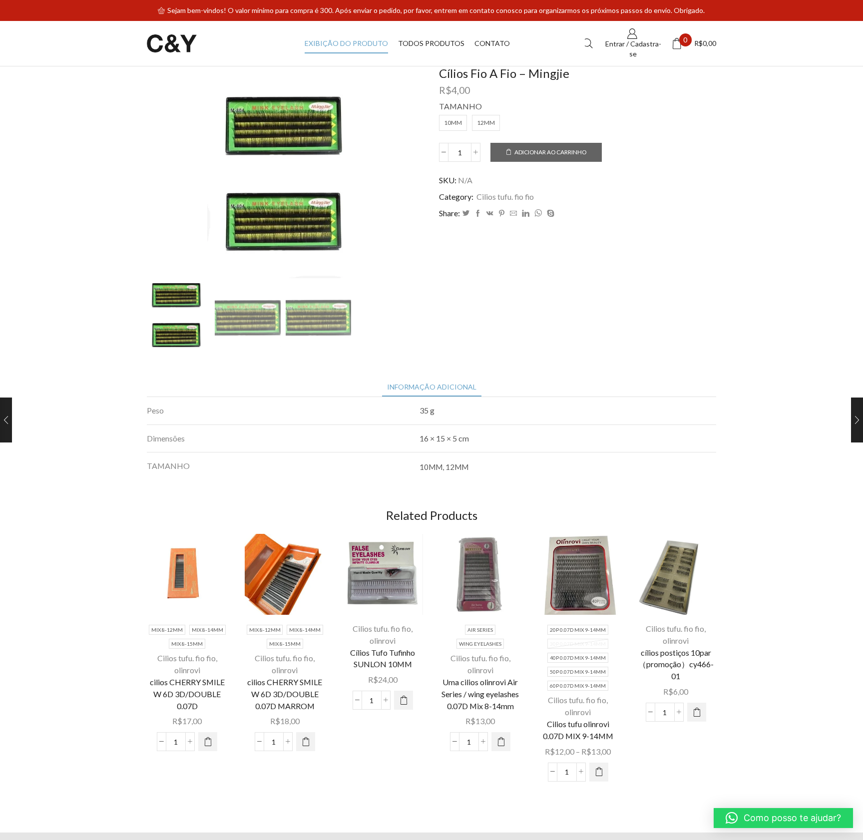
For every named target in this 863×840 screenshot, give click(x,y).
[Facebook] (478, 213)
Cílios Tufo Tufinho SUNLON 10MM (382, 658)
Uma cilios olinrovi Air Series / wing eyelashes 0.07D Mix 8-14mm (480, 694)
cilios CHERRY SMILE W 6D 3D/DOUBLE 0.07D (187, 694)
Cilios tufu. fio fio (505, 196)
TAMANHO (460, 106)
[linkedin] (525, 213)
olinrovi (187, 670)
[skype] (549, 213)
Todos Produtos (431, 43)
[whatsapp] (538, 213)
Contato (492, 43)
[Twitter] (466, 213)
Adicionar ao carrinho (550, 152)
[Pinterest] (501, 213)
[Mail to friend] (513, 213)
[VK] (490, 213)
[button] (403, 700)
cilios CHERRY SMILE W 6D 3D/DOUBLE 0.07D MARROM (284, 694)
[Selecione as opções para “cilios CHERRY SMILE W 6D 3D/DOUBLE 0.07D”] (207, 741)
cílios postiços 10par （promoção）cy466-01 (676, 664)
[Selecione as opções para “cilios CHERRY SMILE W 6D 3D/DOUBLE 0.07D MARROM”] (305, 741)
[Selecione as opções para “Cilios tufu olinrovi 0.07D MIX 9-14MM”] (598, 772)
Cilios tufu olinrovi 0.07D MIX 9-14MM (578, 730)
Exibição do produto (346, 43)
